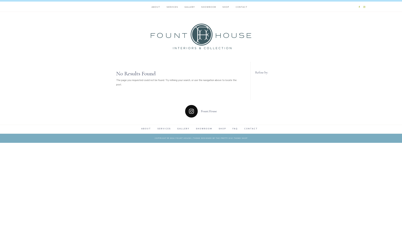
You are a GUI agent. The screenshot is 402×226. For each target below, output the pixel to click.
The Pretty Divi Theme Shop (231, 138)
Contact (241, 7)
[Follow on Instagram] (364, 7)
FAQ (235, 129)
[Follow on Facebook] (359, 7)
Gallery (190, 7)
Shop (226, 7)
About (156, 7)
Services (172, 7)
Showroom (208, 7)
